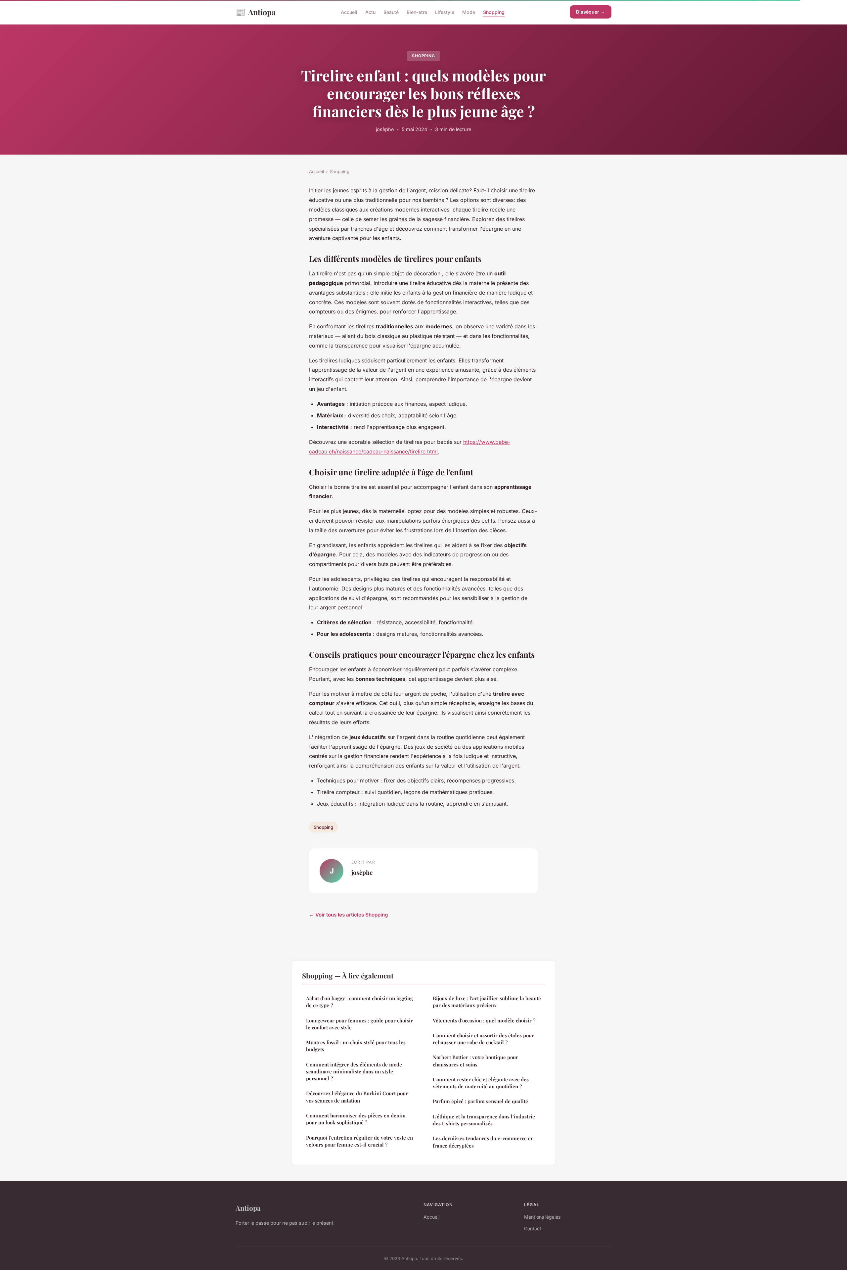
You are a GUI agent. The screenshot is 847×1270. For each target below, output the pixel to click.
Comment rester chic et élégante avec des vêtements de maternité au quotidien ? (481, 1083)
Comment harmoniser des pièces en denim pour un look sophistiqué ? (356, 1119)
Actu (370, 12)
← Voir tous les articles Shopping (348, 915)
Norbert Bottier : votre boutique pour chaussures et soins (475, 1060)
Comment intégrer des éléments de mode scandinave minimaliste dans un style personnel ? (354, 1071)
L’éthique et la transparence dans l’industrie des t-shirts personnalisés (484, 1120)
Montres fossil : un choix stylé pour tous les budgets (356, 1046)
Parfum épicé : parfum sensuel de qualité (480, 1101)
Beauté (391, 12)
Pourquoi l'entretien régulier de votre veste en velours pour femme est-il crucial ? (359, 1141)
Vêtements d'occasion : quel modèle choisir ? (484, 1020)
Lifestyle (444, 12)
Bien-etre (417, 12)
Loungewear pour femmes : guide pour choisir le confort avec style (359, 1024)
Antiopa (256, 12)
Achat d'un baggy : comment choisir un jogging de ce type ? (359, 1002)
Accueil (349, 12)
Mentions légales (542, 1217)
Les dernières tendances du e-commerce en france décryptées (483, 1142)
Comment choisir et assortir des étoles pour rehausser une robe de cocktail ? (483, 1039)
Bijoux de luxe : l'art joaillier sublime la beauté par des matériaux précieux (487, 1002)
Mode (468, 12)
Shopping (494, 12)
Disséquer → (590, 12)
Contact (532, 1228)
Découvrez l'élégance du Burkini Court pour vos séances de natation (357, 1097)
